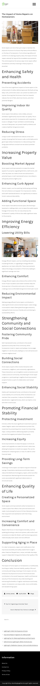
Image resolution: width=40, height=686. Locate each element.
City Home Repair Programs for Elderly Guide (17, 634)
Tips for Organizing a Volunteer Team (17, 604)
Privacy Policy (6, 671)
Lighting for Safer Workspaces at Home (16, 631)
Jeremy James (10, 593)
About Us (4, 663)
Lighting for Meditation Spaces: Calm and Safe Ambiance (21, 645)
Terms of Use (6, 674)
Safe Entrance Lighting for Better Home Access (18, 642)
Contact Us (5, 667)
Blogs (32, 593)
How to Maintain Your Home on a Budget (22, 610)
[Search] (35, 619)
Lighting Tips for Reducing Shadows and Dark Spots (19, 638)
